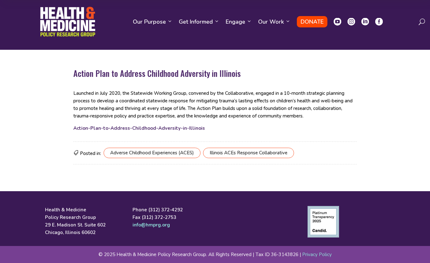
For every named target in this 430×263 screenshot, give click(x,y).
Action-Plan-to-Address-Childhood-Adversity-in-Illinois (139, 128)
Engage (235, 22)
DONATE (312, 22)
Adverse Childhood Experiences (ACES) (152, 153)
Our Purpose (149, 22)
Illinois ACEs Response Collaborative (248, 153)
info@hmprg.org (151, 225)
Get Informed (196, 22)
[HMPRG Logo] (67, 22)
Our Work (271, 22)
